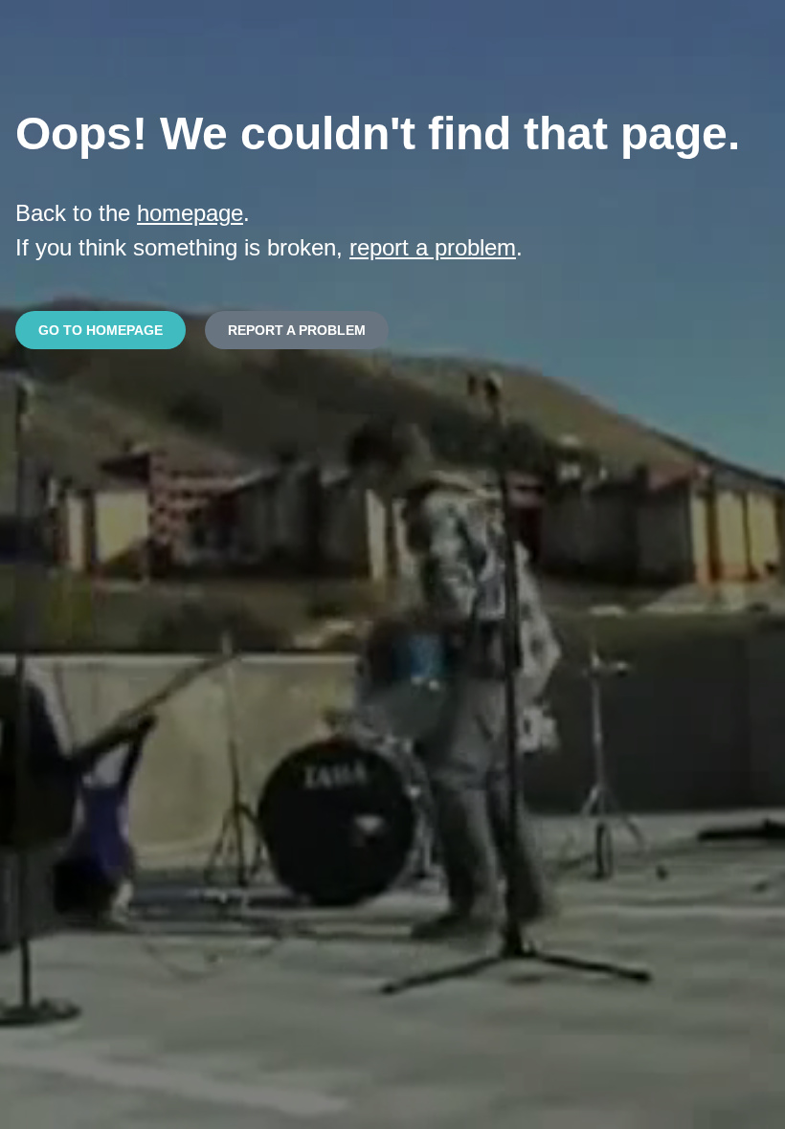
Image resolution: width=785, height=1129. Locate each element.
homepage (190, 213)
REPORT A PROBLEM (297, 330)
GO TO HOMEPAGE (100, 330)
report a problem (432, 247)
